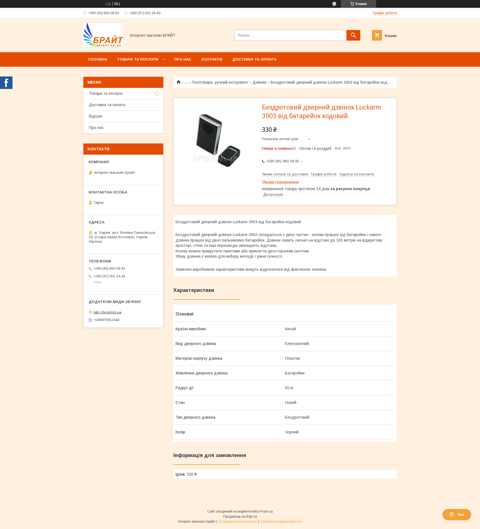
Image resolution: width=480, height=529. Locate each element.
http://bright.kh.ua (107, 312)
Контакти (211, 59)
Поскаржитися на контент (237, 521)
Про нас (182, 59)
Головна (97, 59)
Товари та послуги (137, 59)
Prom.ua (266, 511)
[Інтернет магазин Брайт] (103, 45)
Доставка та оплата (254, 59)
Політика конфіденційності (281, 521)
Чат (461, 514)
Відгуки (95, 116)
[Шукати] (353, 35)
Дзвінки (259, 82)
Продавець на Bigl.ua (240, 516)
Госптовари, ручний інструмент (220, 82)
